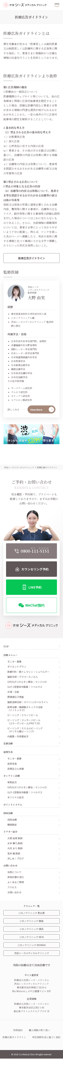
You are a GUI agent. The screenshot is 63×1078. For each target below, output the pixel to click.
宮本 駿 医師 (13, 853)
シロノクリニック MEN (31, 937)
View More (36, 409)
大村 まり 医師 (15, 848)
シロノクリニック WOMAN (31, 945)
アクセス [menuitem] (12, 887)
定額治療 (8, 743)
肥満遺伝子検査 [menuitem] (15, 696)
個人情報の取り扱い (39, 1030)
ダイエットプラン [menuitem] (16, 666)
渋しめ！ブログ (15, 858)
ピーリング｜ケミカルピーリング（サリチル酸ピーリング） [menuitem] (25, 730)
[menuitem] (31, 551)
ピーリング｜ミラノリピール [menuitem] (22, 715)
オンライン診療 (11, 775)
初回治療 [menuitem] (12, 819)
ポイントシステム (12, 804)
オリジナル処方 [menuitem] (15, 797)
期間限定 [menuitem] (12, 824)
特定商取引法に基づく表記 (46, 1037)
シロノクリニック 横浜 (31, 929)
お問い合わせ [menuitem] (14, 892)
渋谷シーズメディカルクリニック (31, 953)
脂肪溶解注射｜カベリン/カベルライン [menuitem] (27, 702)
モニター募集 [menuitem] (14, 661)
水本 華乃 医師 (15, 843)
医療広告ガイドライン (31, 258)
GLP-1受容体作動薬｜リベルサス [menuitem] (24, 686)
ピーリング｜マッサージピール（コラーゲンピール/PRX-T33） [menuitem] (24, 721)
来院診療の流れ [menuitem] (15, 877)
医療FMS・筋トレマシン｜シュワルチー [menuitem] (28, 671)
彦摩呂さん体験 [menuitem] (15, 768)
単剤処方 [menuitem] (12, 782)
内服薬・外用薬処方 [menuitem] (18, 736)
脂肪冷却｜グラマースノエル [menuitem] (22, 676)
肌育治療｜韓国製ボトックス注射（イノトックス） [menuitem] (25, 708)
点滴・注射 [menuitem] (13, 691)
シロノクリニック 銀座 (31, 921)
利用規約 (18, 1030)
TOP (6, 646)
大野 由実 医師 (15, 838)
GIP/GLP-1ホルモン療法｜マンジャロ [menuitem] (27, 681)
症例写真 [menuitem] (12, 763)
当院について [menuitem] (14, 872)
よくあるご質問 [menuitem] (15, 882)
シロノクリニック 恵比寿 (31, 913)
